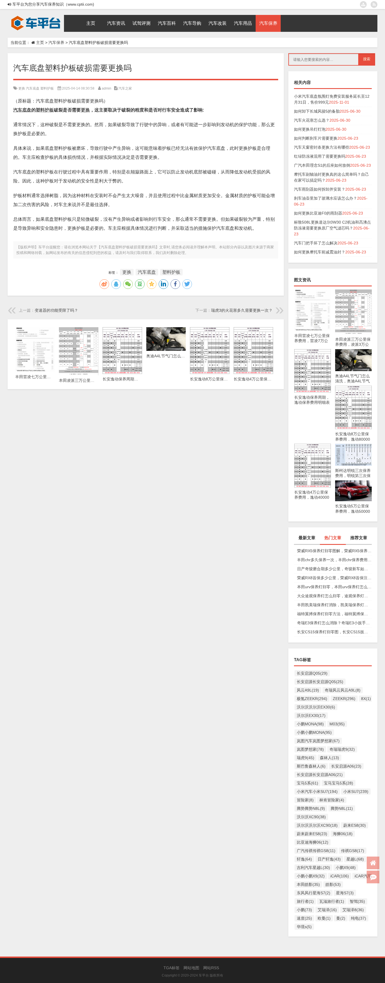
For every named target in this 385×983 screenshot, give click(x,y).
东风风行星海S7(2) (313, 893)
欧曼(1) (324, 918)
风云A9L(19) (308, 690)
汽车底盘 (32, 88)
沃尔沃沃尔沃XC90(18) (317, 825)
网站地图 (191, 968)
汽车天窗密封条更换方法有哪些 (321, 147)
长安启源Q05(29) (312, 673)
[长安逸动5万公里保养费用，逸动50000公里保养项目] (353, 483)
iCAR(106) (339, 876)
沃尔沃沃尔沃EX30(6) (316, 707)
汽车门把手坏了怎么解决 (315, 243)
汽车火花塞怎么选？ (311, 120)
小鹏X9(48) (346, 867)
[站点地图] (363, 4)
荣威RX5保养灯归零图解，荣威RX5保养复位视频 (334, 551)
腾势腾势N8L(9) (311, 808)
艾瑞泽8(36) (353, 910)
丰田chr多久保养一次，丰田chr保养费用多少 (334, 560)
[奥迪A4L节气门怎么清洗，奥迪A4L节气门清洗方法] (353, 352)
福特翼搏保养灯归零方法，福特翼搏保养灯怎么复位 (334, 614)
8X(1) (366, 698)
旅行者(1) (305, 901)
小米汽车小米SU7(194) (317, 791)
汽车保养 (56, 42)
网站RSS (211, 968)
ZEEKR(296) (344, 698)
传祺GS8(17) (352, 850)
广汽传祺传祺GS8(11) (316, 850)
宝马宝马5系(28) (338, 783)
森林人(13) (329, 757)
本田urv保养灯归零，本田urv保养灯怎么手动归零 (334, 587)
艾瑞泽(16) (327, 910)
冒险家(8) (305, 800)
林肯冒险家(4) (331, 800)
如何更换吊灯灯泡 (310, 129)
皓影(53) (333, 884)
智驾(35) (357, 901)
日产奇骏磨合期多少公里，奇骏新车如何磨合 (334, 569)
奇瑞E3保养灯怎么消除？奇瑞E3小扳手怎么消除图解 (334, 623)
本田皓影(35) (308, 884)
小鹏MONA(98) (310, 724)
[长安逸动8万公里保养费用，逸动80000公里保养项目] (353, 388)
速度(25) (304, 918)
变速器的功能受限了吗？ (56, 310)
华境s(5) (304, 926)
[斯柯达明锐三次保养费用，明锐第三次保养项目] (353, 446)
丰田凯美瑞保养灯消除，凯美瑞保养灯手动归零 (334, 605)
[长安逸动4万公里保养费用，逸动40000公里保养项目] (312, 446)
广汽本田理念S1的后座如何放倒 (322, 165)
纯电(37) (358, 918)
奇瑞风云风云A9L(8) (342, 690)
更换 (21, 88)
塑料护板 (47, 88)
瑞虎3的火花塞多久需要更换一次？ (242, 310)
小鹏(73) (304, 910)
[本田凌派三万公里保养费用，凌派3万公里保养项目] (353, 292)
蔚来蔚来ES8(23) (312, 834)
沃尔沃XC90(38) (311, 817)
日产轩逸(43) (329, 859)
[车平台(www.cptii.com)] (36, 17)
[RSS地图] (374, 4)
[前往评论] (373, 877)
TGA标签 (171, 968)
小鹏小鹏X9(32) (311, 876)
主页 (40, 42)
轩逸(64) (304, 859)
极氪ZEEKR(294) (312, 698)
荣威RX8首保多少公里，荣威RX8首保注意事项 (334, 578)
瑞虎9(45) (305, 757)
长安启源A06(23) (346, 766)
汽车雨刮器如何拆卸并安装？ (319, 189)
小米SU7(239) (355, 791)
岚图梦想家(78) (310, 749)
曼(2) (340, 918)
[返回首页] (373, 863)
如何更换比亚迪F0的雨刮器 (318, 213)
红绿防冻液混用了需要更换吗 (319, 156)
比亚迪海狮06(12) (312, 842)
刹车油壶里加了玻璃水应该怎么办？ (325, 198)
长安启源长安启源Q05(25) (320, 681)
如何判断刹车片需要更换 (315, 138)
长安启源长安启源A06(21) (320, 774)
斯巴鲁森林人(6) (311, 766)
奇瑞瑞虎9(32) (342, 749)
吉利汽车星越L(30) (313, 867)
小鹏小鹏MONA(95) (314, 732)
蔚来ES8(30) (354, 825)
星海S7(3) (345, 893)
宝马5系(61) (307, 783)
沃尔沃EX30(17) (311, 715)
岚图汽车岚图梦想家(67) (318, 741)
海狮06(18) (343, 834)
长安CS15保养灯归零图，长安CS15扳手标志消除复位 (334, 632)
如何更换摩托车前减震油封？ (319, 252)
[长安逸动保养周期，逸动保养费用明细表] (312, 352)
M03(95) (337, 724)
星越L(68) (355, 859)
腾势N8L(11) (342, 808)
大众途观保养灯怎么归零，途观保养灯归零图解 (334, 596)
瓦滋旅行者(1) (331, 901)
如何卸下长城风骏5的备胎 (317, 111)
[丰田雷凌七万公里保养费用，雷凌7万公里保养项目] (312, 292)
